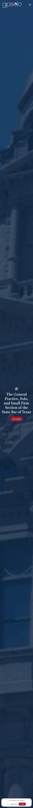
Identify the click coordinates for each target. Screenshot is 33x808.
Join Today (17, 419)
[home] (12, 5)
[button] (29, 5)
